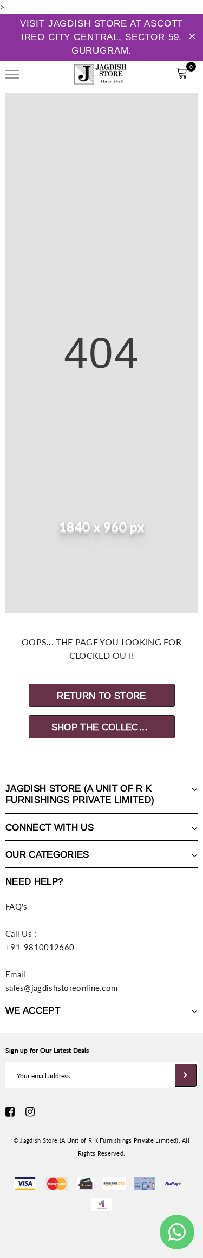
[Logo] (100, 72)
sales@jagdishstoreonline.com (61, 988)
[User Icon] (157, 74)
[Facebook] (10, 1112)
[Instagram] (30, 1112)
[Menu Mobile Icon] (12, 74)
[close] (192, 37)
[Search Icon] (43, 74)
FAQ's (16, 906)
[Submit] (186, 1075)
